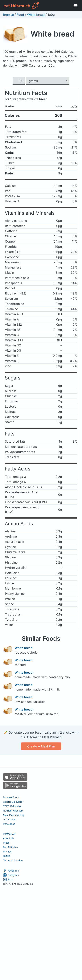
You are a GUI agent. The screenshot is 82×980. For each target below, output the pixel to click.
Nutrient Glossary (13, 810)
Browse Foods (11, 797)
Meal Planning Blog (14, 815)
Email (10, 879)
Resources (9, 823)
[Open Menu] (75, 5)
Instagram (13, 875)
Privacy (7, 851)
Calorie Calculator (13, 801)
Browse (8, 15)
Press (6, 842)
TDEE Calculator (12, 806)
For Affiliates (10, 847)
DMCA (6, 856)
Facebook (13, 870)
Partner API (9, 833)
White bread (36, 15)
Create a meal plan (41, 746)
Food (20, 15)
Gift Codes (9, 819)
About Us (8, 838)
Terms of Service (13, 860)
